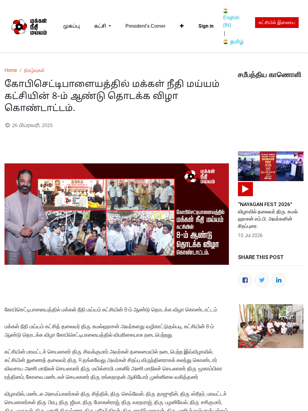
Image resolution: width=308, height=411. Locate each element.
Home (11, 70)
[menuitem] (71, 26)
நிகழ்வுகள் (34, 70)
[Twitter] (262, 280)
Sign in (206, 26)
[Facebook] (245, 280)
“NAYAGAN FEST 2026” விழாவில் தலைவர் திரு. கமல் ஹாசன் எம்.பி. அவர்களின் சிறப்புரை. (268, 215)
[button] (182, 26)
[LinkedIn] (279, 280)
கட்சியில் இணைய (277, 22)
